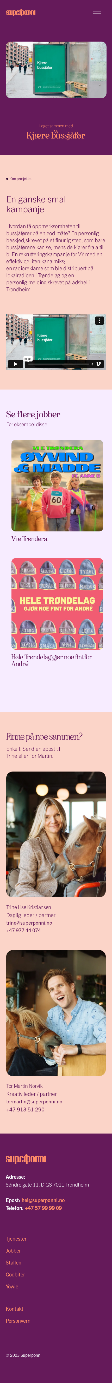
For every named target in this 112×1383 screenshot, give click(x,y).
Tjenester (16, 1238)
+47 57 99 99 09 (43, 1207)
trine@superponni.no (29, 922)
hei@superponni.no (43, 1200)
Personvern (18, 1320)
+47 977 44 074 (23, 930)
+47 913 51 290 (25, 1109)
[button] (97, 12)
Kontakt (14, 1308)
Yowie (12, 1286)
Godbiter (15, 1274)
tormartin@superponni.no (34, 1101)
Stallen (13, 1262)
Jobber (13, 1250)
